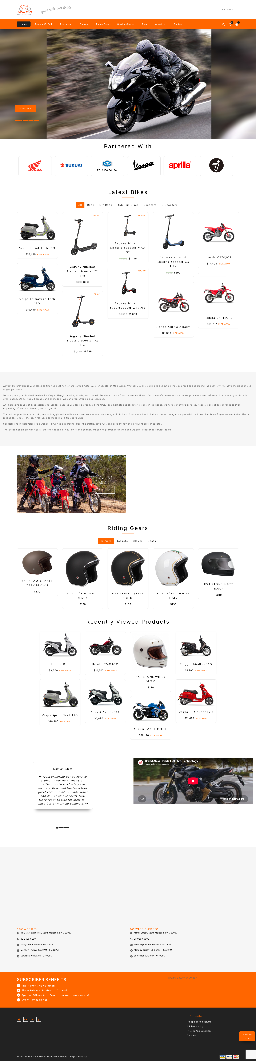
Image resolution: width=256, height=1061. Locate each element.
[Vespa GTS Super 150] (196, 693)
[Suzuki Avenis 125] (105, 693)
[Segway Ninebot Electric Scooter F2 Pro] (82, 311)
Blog (144, 24)
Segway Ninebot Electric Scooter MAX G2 (128, 248)
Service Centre (125, 24)
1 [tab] (57, 828)
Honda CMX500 (105, 664)
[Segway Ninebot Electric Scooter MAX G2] (128, 225)
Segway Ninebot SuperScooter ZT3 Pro (128, 305)
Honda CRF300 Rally (173, 326)
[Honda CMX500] (105, 645)
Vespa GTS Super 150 (196, 712)
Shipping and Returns (200, 1022)
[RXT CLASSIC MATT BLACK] (82, 569)
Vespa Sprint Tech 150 (37, 248)
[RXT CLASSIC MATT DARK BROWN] (37, 562)
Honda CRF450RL (219, 317)
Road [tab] (91, 204)
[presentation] (8, 84)
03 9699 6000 (28, 939)
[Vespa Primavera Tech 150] (37, 279)
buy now (104, 490)
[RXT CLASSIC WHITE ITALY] (173, 569)
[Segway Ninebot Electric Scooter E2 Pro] (82, 237)
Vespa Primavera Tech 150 (37, 301)
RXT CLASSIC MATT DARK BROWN (38, 583)
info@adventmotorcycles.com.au (37, 944)
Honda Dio (60, 664)
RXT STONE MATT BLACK (219, 586)
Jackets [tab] (122, 540)
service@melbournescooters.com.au (152, 944)
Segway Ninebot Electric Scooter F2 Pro (83, 340)
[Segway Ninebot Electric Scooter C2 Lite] (173, 232)
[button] (17, 120)
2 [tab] (61, 827)
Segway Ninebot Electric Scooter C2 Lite (173, 262)
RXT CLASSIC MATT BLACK (83, 596)
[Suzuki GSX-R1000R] (150, 710)
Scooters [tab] (150, 204)
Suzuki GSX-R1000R (150, 729)
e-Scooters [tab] (169, 204)
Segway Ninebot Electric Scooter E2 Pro (83, 271)
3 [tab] (66, 827)
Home (24, 24)
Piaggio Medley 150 (196, 664)
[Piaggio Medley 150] (196, 645)
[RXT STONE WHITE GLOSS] (150, 652)
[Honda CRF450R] (218, 232)
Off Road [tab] (105, 204)
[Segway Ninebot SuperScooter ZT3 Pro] (128, 283)
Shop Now (25, 108)
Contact (178, 24)
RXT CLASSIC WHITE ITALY (174, 596)
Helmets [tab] (106, 540)
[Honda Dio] (60, 645)
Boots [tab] (152, 540)
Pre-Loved (66, 24)
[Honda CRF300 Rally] (173, 302)
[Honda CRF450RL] (218, 293)
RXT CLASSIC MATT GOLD (128, 596)
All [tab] (80, 204)
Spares (84, 24)
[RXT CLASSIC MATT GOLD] (128, 569)
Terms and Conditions (200, 1031)
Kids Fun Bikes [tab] (128, 204)
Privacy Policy (196, 1026)
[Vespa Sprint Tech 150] (37, 228)
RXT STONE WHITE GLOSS (151, 679)
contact (193, 1035)
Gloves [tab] (138, 540)
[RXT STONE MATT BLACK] (218, 564)
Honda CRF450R (219, 257)
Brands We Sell (43, 24)
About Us (160, 24)
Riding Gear (102, 24)
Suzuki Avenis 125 (105, 712)
